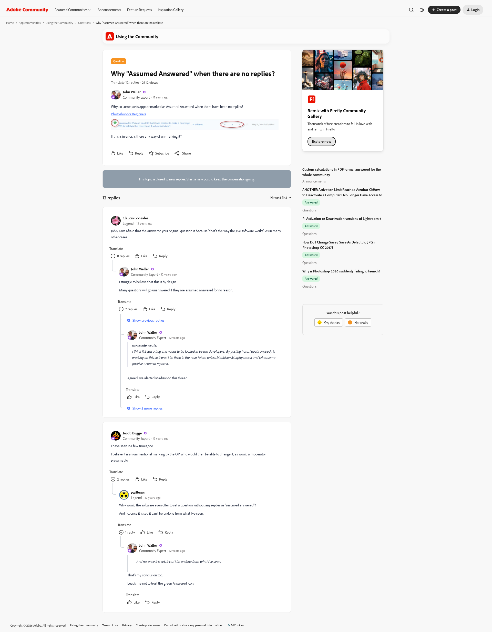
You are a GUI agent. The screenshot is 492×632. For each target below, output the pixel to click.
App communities (30, 23)
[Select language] (422, 10)
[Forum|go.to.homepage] (27, 10)
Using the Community (59, 23)
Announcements (109, 9)
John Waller (132, 92)
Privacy (127, 625)
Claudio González (135, 218)
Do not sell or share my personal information (193, 625)
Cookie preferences (148, 625)
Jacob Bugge (132, 433)
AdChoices (237, 625)
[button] (444, 10)
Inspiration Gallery (170, 9)
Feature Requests (139, 9)
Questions (84, 23)
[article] (196, 237)
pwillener (138, 492)
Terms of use (110, 625)
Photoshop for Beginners (128, 114)
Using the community (84, 625)
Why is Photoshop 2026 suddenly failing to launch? (341, 271)
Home (10, 23)
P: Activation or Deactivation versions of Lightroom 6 (342, 218)
